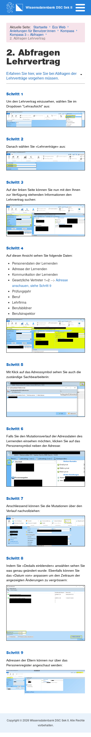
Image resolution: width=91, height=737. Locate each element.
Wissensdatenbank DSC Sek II (49, 7)
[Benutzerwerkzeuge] (81, 74)
